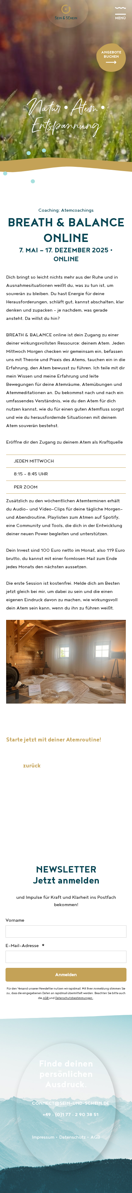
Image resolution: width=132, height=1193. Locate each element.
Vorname (15, 920)
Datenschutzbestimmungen (74, 998)
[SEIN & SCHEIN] (66, 9)
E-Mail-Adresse (23, 946)
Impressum (43, 1137)
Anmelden (66, 975)
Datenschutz (72, 1137)
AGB (46, 998)
